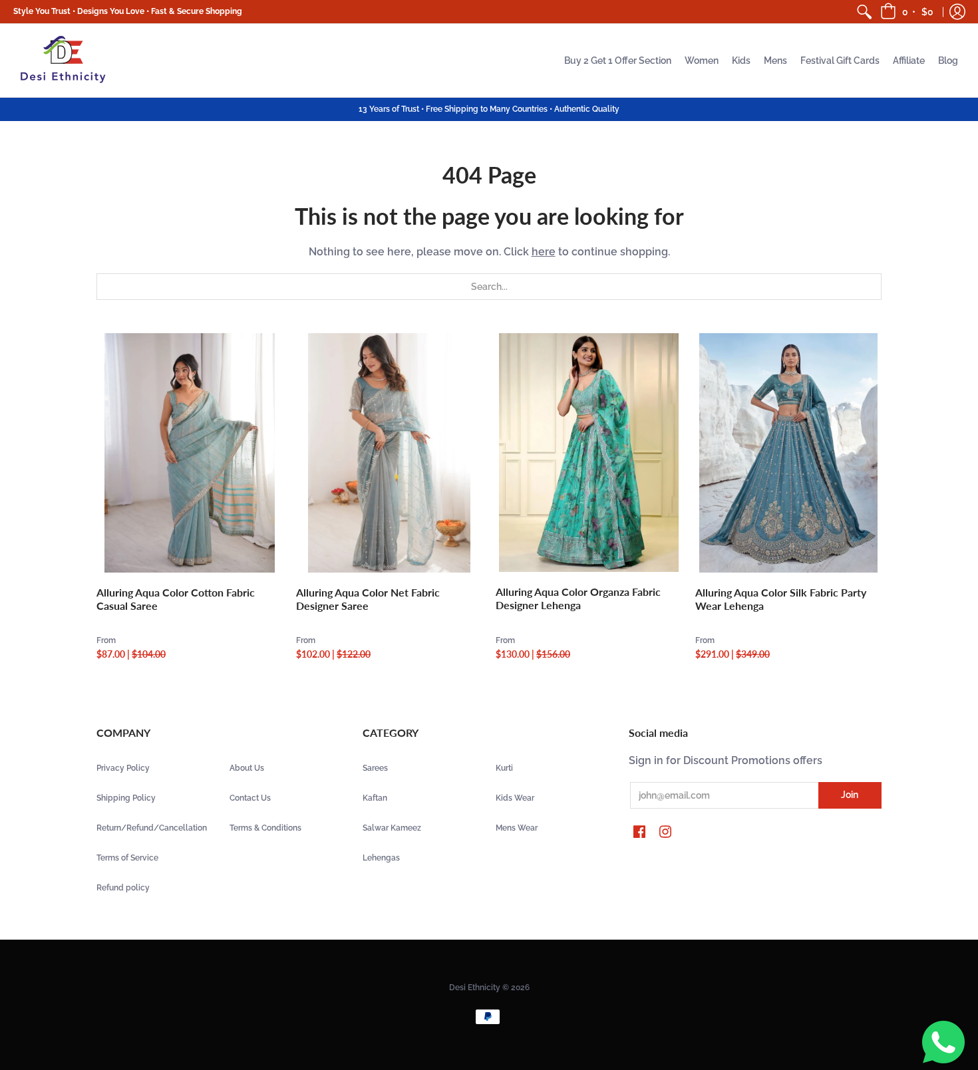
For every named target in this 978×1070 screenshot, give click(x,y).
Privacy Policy (123, 768)
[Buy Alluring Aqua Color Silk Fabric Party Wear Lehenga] (788, 453)
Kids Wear (515, 798)
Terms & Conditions (265, 828)
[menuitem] (864, 11)
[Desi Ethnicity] (63, 60)
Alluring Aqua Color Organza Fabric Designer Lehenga (578, 598)
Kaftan (375, 798)
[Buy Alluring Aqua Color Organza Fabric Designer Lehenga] (589, 453)
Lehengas (381, 858)
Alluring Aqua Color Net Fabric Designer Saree (368, 599)
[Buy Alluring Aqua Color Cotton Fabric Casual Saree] (189, 453)
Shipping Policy (126, 798)
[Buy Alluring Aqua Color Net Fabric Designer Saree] (389, 453)
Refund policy (123, 887)
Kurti (504, 768)
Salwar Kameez (392, 828)
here (544, 251)
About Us (247, 768)
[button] (907, 11)
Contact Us (250, 798)
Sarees (375, 768)
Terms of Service (127, 858)
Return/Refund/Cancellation (151, 828)
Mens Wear (517, 828)
